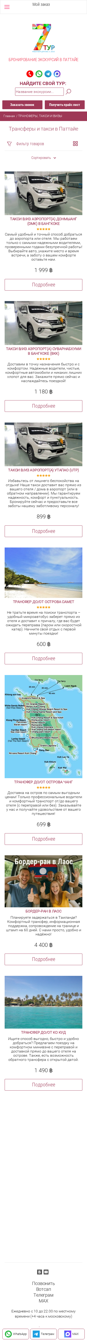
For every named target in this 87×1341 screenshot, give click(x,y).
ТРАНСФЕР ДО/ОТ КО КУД (43, 1032)
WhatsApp (20, 1334)
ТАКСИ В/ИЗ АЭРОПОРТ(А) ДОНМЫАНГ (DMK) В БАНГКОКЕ (43, 221)
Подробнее (43, 285)
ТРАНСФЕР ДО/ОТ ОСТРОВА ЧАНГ (43, 782)
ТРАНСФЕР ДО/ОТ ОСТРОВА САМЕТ (43, 602)
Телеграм (43, 1295)
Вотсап (43, 1289)
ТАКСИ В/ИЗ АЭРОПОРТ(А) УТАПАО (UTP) (43, 470)
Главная (9, 116)
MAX (43, 1301)
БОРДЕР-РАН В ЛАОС (43, 911)
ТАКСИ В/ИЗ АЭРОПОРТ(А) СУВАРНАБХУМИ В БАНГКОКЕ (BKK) (43, 351)
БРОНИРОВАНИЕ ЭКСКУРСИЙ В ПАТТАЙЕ (43, 59)
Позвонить (43, 1283)
